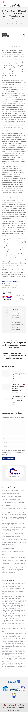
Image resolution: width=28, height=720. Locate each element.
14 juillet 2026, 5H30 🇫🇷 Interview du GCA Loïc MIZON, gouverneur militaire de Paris (18, 387)
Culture (4, 34)
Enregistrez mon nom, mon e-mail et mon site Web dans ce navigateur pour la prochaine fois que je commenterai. (14, 452)
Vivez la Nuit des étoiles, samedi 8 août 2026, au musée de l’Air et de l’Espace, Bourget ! (14, 509)
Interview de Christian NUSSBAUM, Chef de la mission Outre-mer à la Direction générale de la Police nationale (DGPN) (13, 640)
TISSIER (5, 600)
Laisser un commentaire (21, 301)
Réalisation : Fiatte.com (16, 709)
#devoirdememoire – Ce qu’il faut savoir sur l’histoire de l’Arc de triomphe (18, 399)
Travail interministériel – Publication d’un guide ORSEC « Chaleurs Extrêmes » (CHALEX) (14, 547)
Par (20, 298)
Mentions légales (6, 709)
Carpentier (5, 633)
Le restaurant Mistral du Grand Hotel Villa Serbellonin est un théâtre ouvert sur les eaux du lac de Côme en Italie (13, 553)
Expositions (5, 36)
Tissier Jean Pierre (7, 588)
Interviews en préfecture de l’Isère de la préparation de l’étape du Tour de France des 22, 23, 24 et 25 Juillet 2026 (14, 519)
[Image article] (6, 373)
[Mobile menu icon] (24, 3)
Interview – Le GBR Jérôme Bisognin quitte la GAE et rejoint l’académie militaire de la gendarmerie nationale (19, 375)
